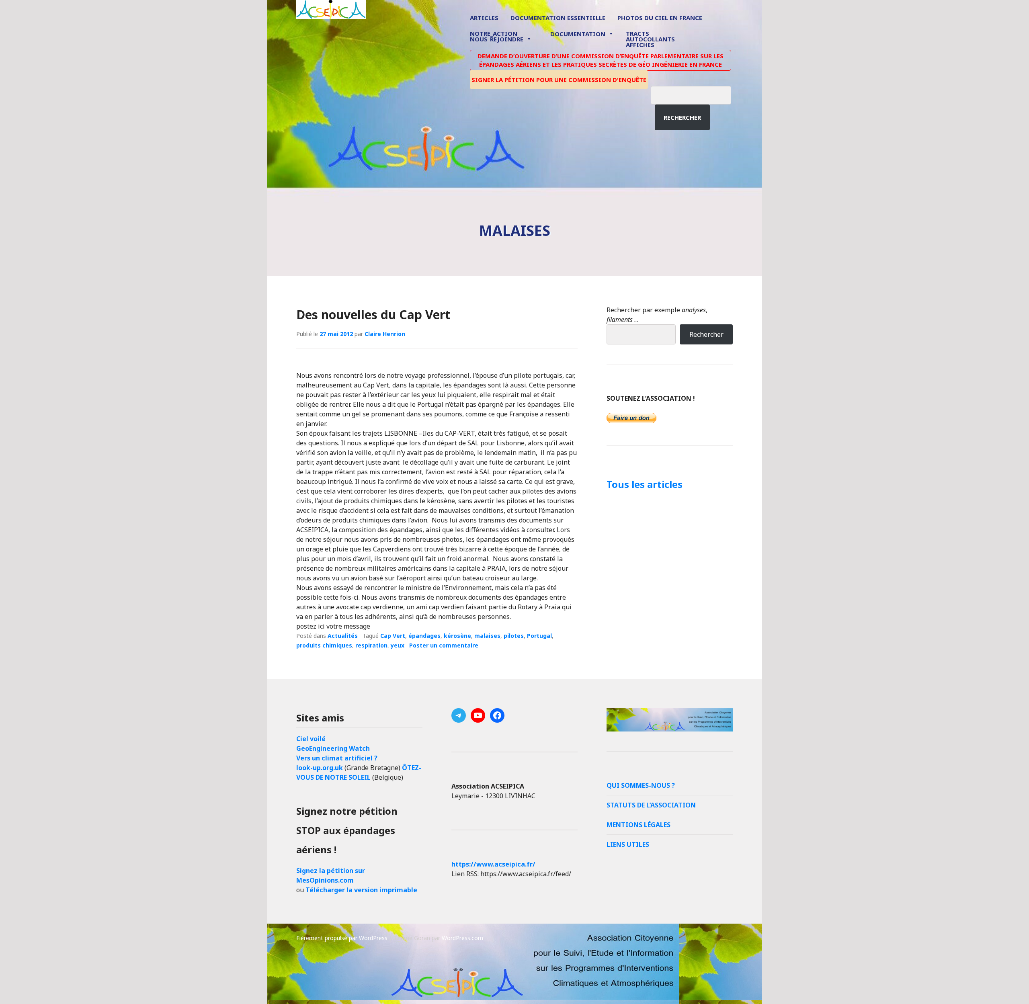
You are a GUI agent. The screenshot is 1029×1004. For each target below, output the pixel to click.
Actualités (343, 635)
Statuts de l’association (651, 805)
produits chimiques (324, 645)
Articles (484, 18)
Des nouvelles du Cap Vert (373, 314)
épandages (424, 635)
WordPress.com (462, 938)
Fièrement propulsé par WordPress (341, 938)
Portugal (539, 635)
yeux (397, 645)
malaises (487, 635)
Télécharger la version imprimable (361, 889)
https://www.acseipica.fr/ (493, 864)
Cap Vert (392, 635)
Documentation (577, 34)
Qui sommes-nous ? (641, 785)
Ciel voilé (311, 738)
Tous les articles (645, 484)
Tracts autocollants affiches (650, 39)
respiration (371, 645)
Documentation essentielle (557, 18)
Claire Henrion (385, 334)
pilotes (514, 635)
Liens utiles (628, 844)
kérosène (457, 635)
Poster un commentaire (443, 645)
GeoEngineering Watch (333, 748)
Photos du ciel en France (659, 18)
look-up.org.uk (319, 767)
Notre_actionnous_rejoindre (496, 37)
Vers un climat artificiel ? (336, 758)
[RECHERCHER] (697, 94)
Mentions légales (638, 824)
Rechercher (682, 117)
